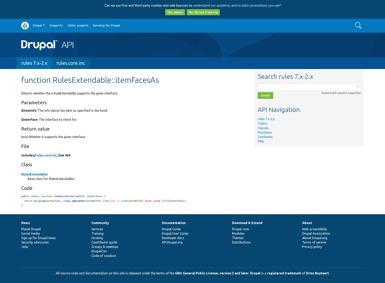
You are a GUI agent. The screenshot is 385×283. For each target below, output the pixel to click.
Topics (262, 123)
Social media (30, 233)
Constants (265, 137)
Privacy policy (312, 247)
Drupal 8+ (56, 25)
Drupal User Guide (175, 233)
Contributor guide (104, 242)
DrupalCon (99, 251)
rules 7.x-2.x (34, 63)
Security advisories (35, 242)
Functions (265, 132)
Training (97, 233)
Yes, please (175, 12)
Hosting (97, 238)
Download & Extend (247, 223)
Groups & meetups (104, 247)
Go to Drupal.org (25, 25)
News (25, 223)
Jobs (24, 247)
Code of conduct (103, 256)
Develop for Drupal (106, 25)
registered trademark (284, 273)
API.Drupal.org (172, 242)
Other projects (78, 25)
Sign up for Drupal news (38, 238)
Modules (238, 233)
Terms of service (314, 242)
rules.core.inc (70, 63)
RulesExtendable (34, 174)
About (307, 223)
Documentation (174, 223)
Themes (238, 238)
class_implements (74, 201)
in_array (39, 201)
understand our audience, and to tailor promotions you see (236, 5)
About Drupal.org (314, 238)
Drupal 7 (39, 25)
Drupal (255, 273)
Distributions (241, 242)
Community (100, 223)
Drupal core (240, 229)
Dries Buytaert (317, 273)
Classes (263, 128)
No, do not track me (203, 12)
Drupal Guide (171, 229)
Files (261, 141)
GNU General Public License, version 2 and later (212, 273)
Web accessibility (314, 229)
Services (97, 229)
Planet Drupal (31, 229)
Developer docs (173, 238)
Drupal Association (316, 233)
